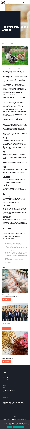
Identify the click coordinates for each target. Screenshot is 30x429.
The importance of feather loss (7, 358)
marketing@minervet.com (7, 374)
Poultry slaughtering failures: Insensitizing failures (10, 296)
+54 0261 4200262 (6, 379)
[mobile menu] (28, 2)
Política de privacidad (18, 426)
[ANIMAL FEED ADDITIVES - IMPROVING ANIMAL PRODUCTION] (6, 2)
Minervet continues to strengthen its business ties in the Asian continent (14, 325)
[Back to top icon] (15, 416)
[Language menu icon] (24, 2)
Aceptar (9, 426)
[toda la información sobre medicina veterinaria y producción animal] (13, 405)
